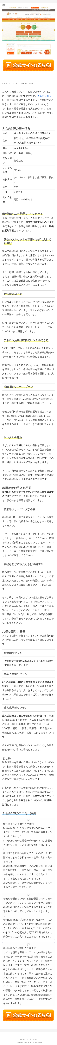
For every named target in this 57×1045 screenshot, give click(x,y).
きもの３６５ (44, 96)
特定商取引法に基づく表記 (28, 1039)
